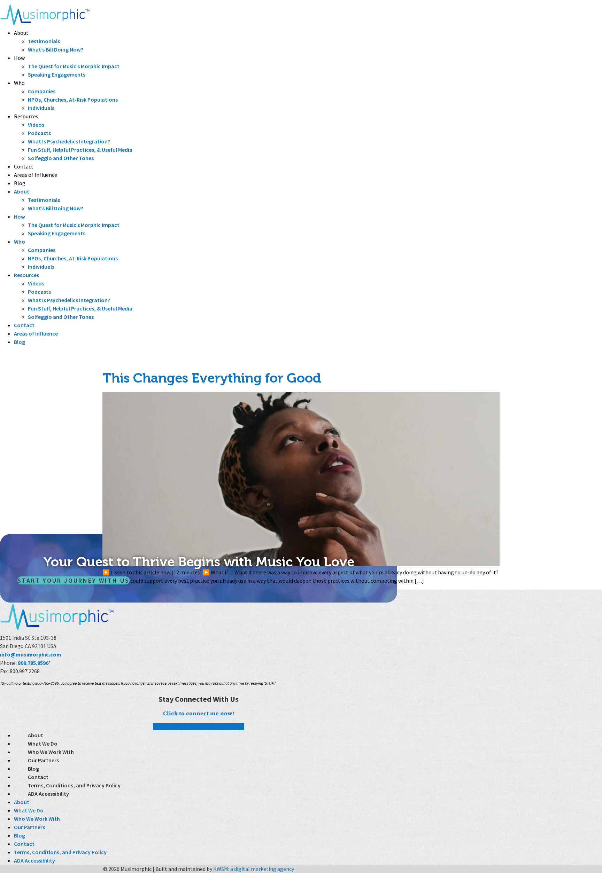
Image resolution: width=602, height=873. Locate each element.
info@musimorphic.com (30, 654)
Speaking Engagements (56, 74)
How (19, 57)
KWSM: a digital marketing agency (253, 868)
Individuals (41, 107)
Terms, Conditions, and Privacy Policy (74, 785)
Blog (19, 183)
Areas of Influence (35, 174)
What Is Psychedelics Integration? (69, 141)
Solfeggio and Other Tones (61, 158)
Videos (36, 124)
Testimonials (44, 41)
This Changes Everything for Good (211, 378)
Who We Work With (51, 751)
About (21, 32)
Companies (41, 91)
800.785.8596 (33, 662)
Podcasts (39, 132)
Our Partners (43, 760)
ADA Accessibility (48, 793)
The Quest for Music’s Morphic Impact (73, 66)
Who (19, 82)
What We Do (42, 743)
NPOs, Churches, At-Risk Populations (73, 99)
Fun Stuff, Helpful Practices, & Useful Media (80, 149)
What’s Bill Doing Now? (55, 49)
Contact (23, 166)
